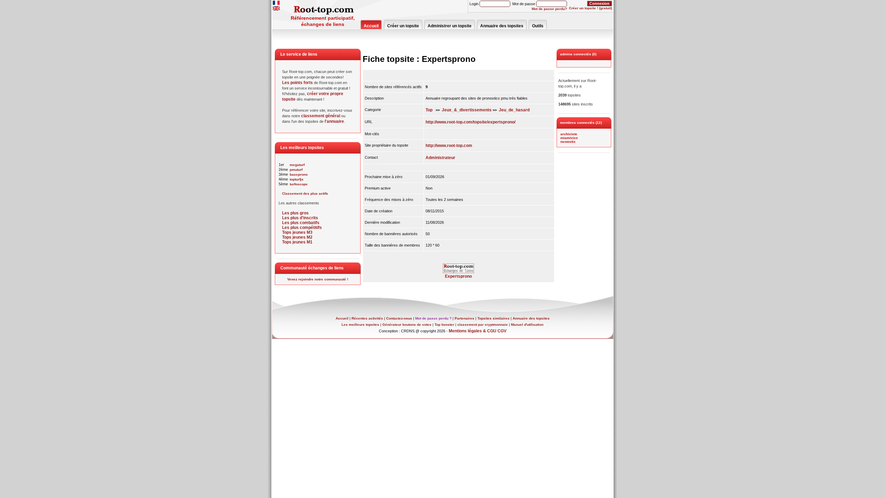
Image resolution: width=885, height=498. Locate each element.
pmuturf (296, 170)
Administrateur (440, 157)
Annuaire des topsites (501, 26)
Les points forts (297, 82)
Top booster (444, 324)
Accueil (371, 26)
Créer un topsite (403, 26)
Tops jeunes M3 (297, 232)
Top (429, 110)
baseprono (299, 174)
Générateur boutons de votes (406, 324)
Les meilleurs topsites (360, 324)
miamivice (569, 138)
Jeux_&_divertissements (467, 110)
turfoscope (299, 184)
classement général (320, 115)
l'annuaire (334, 121)
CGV (501, 331)
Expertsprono (458, 276)
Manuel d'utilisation (527, 324)
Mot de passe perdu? (549, 9)
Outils (537, 26)
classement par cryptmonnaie (482, 324)
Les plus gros (295, 213)
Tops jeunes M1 (297, 242)
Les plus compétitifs (302, 227)
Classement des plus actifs (305, 193)
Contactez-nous (399, 318)
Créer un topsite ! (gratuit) (590, 8)
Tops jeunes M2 (297, 237)
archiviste (568, 134)
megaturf (297, 165)
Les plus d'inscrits (300, 217)
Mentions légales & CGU (472, 331)
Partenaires (464, 318)
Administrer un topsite (450, 26)
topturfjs (297, 179)
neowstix (568, 142)
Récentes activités (367, 318)
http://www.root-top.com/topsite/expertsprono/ (470, 122)
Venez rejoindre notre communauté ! (317, 279)
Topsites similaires (493, 318)
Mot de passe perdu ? (433, 318)
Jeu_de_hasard (514, 110)
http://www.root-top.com (449, 145)
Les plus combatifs (300, 222)
